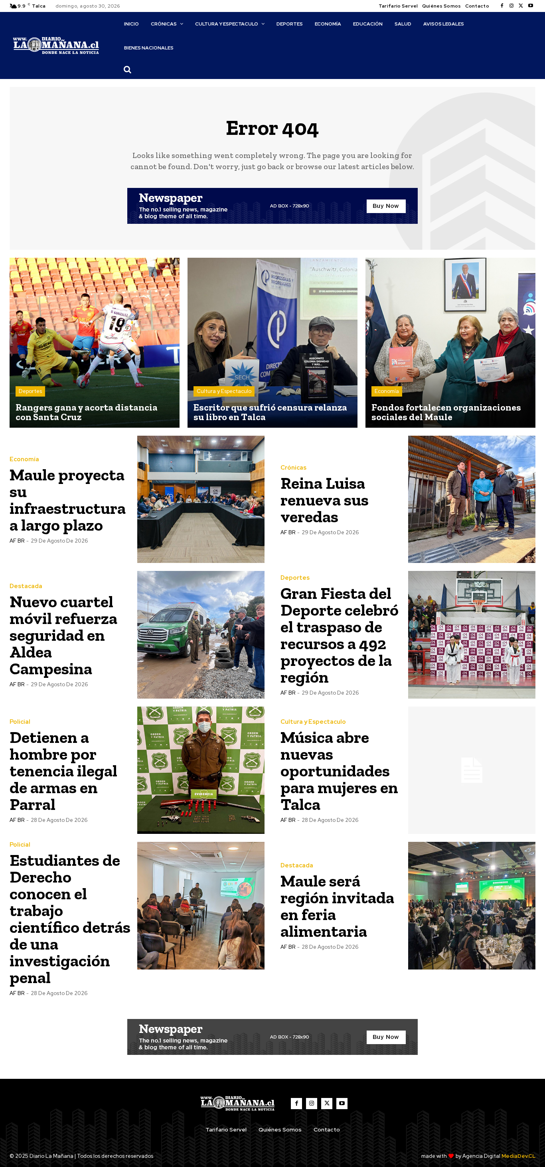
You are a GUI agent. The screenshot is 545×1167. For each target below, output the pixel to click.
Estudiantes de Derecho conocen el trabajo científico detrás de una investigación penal (70, 918)
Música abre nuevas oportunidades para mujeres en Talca (339, 770)
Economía (387, 391)
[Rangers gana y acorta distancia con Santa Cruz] (95, 343)
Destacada (26, 586)
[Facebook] (502, 6)
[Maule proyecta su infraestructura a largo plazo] (201, 499)
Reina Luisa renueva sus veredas (324, 500)
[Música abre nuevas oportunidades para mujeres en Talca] (472, 770)
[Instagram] (511, 6)
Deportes (30, 391)
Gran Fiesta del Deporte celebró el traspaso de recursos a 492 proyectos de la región (339, 635)
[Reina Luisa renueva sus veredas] (472, 499)
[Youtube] (530, 6)
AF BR (17, 540)
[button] (127, 69)
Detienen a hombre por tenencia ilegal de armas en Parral (63, 770)
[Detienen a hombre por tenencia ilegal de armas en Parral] (201, 770)
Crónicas (293, 468)
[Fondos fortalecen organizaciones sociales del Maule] (450, 343)
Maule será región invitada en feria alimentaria (337, 906)
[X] (521, 6)
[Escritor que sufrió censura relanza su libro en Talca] (272, 343)
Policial (20, 722)
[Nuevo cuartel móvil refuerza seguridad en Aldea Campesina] (201, 635)
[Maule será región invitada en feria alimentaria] (472, 906)
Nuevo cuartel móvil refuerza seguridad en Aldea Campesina (63, 635)
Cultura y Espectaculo (224, 391)
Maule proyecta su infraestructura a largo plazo (68, 499)
